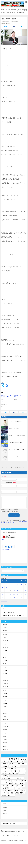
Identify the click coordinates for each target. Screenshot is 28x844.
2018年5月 (5, 624)
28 (10, 597)
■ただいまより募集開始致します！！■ (16, 442)
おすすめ (13, 759)
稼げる (18, 790)
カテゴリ (6, 763)
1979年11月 (5, 749)
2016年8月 (5, 693)
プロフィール (6, 608)
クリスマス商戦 (16, 763)
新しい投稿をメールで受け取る (10, 511)
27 (6, 597)
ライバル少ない (7, 780)
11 (25, 587)
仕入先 (5, 783)
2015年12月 (5, 719)
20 (6, 594)
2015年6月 (5, 739)
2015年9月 (5, 729)
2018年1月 (5, 637)
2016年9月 (5, 690)
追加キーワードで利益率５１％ (15, 456)
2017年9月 (5, 650)
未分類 (3, 23)
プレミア (23, 770)
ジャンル (5, 766)
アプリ (13, 761)
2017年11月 (5, 644)
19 (2, 594)
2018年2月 (5, 634)
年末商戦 (5, 788)
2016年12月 (5, 680)
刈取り (4, 785)
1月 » (5, 601)
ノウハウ (16, 771)
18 (25, 590)
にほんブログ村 (5, 549)
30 (17, 597)
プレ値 (16, 773)
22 (14, 594)
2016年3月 (5, 709)
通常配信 (8, 23)
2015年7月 (5, 736)
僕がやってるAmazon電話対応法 (8, 467)
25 (25, 594)
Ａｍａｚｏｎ (11, 795)
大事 (19, 785)
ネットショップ (6, 771)
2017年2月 (5, 673)
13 (6, 590)
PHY (20, 615)
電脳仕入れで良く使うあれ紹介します (16, 449)
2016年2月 (5, 713)
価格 (11, 783)
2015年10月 (5, 726)
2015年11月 (5, 723)
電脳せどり (20, 793)
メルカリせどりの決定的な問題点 (15, 421)
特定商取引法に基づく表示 (9, 823)
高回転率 (4, 795)
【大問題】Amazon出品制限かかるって (17, 435)
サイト (24, 763)
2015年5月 (5, 742)
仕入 (24, 780)
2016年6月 (5, 700)
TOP (13, 832)
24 (21, 594)
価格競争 (16, 783)
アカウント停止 (6, 761)
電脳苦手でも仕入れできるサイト (21, 467)
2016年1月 (5, 716)
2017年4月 (5, 667)
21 (10, 594)
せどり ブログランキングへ (8, 539)
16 (17, 590)
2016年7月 (5, 696)
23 (17, 594)
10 (21, 587)
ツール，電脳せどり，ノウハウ (14, 768)
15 (14, 590)
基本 (14, 785)
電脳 (12, 793)
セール (11, 766)
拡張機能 (19, 788)
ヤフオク (6, 776)
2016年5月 (5, 703)
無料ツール (11, 790)
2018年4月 (5, 627)
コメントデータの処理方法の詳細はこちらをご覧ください (14, 522)
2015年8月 (5, 733)
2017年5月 (5, 663)
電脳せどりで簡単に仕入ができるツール (17, 428)
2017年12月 (5, 640)
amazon (4, 758)
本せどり (4, 790)
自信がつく (5, 792)
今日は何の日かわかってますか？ (10, 615)
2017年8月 (5, 653)
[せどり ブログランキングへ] (8, 537)
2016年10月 (5, 686)
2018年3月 (5, 630)
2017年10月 (5, 647)
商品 (9, 785)
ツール (18, 766)
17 (21, 590)
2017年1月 (5, 677)
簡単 (24, 790)
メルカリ (22, 773)
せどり (23, 759)
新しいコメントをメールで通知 (10, 509)
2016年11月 (5, 683)
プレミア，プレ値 (7, 773)
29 (14, 597)
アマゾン (20, 761)
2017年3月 (5, 670)
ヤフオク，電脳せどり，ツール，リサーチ (13, 778)
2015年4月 (5, 746)
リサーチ (17, 781)
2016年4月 (5, 706)
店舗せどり (5, 807)
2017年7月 (5, 657)
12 (2, 590)
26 (2, 597)
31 (21, 597)
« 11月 (2, 601)
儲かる (22, 783)
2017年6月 (5, 660)
